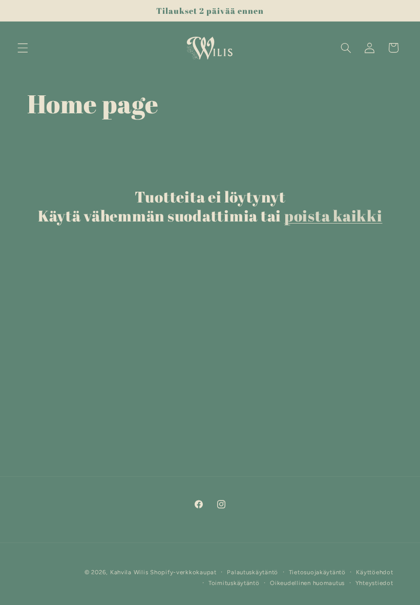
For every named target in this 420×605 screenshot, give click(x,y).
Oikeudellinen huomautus (307, 583)
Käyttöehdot (374, 572)
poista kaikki (333, 216)
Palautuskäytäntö (252, 572)
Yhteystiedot (374, 583)
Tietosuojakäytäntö (317, 572)
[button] (22, 47)
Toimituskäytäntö (234, 583)
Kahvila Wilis (129, 572)
